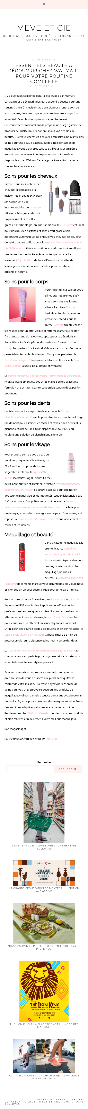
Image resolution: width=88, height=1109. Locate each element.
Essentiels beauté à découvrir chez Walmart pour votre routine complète (44, 73)
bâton (70, 342)
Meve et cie (44, 28)
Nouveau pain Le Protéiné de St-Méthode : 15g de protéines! (44, 947)
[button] (44, 4)
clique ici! (52, 739)
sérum (8, 478)
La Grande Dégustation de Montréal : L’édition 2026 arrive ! (44, 889)
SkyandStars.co (70, 1099)
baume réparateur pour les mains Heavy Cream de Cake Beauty (44, 376)
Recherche (44, 762)
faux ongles (58, 599)
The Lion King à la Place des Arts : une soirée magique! (44, 1025)
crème (37, 472)
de (36, 519)
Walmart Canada (38, 713)
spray (8, 348)
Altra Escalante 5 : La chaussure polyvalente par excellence (44, 1077)
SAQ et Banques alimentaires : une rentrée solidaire (44, 847)
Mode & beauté (44, 59)
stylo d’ (58, 617)
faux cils (74, 599)
